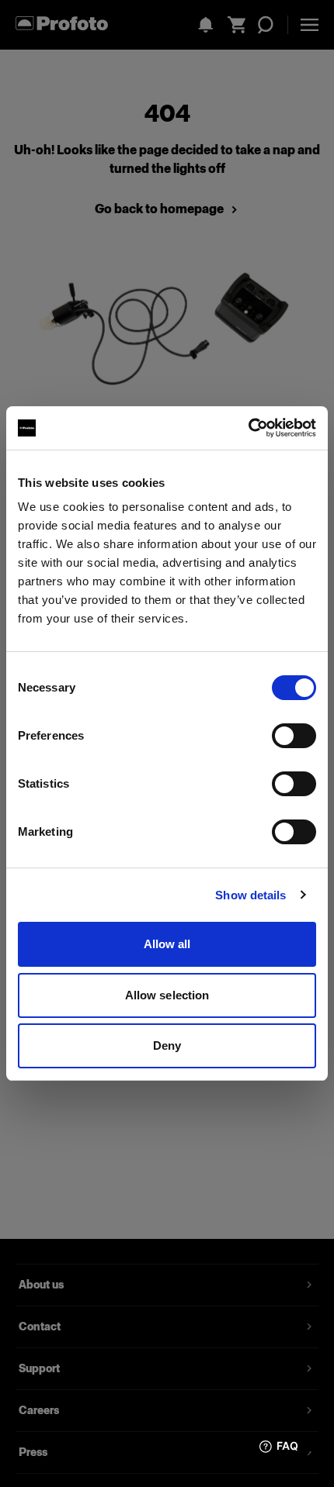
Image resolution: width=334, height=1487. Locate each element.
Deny (167, 1045)
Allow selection (167, 995)
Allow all (167, 944)
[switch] (294, 735)
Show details (250, 895)
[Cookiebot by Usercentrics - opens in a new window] (248, 428)
